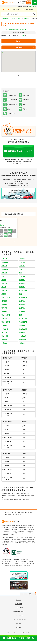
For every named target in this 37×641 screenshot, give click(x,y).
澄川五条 (4, 301)
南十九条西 (22, 340)
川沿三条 (22, 266)
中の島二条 (22, 336)
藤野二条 (4, 290)
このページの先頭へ (27, 594)
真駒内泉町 (4, 262)
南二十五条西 (5, 322)
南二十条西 (4, 336)
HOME (18, 600)
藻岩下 (3, 294)
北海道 (20, 18)
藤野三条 (4, 283)
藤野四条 (22, 287)
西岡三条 (4, 318)
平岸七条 (4, 340)
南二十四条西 (23, 322)
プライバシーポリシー (18, 619)
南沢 (2, 276)
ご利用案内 (18, 604)
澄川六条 (22, 301)
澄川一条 (4, 311)
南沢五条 (4, 266)
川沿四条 (22, 262)
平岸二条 (22, 343)
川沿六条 (22, 259)
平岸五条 (22, 333)
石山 (20, 273)
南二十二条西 (23, 329)
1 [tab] (14, 241)
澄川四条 (4, 304)
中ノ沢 (3, 287)
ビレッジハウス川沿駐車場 (19, 493)
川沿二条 (4, 273)
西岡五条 (22, 304)
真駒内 (3, 280)
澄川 (20, 269)
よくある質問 (18, 608)
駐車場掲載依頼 (18, 611)
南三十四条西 (23, 297)
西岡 (20, 294)
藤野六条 (22, 280)
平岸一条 (22, 325)
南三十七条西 (23, 290)
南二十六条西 (23, 318)
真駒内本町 (22, 283)
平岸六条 (4, 343)
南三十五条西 (5, 297)
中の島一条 (4, 329)
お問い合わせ (18, 615)
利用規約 (18, 627)
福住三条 (4, 333)
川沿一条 (22, 276)
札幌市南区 (27, 18)
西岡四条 (4, 325)
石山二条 (4, 259)
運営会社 (18, 623)
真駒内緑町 (4, 269)
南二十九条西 (5, 315)
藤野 (20, 315)
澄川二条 (22, 308)
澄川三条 (22, 311)
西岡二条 (4, 308)
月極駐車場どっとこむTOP (8, 18)
